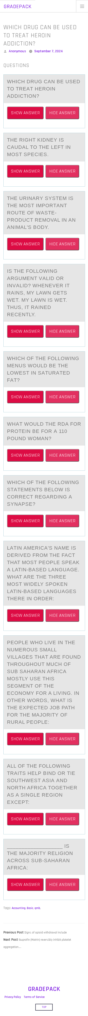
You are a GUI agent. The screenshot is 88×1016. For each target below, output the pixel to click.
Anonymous (17, 51)
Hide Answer (62, 113)
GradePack (18, 6)
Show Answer (25, 113)
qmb (37, 908)
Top (44, 1007)
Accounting (18, 908)
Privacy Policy (13, 997)
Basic (30, 908)
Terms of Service (34, 997)
